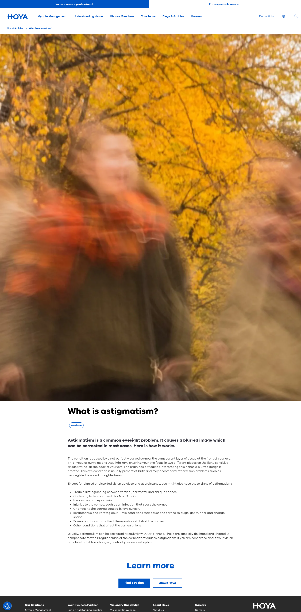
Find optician (134, 583)
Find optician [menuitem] (267, 16)
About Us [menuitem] (158, 610)
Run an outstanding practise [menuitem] (85, 610)
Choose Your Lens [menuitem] (122, 16)
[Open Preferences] (7, 606)
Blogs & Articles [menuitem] (173, 16)
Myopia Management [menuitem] (52, 16)
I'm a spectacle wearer (224, 4)
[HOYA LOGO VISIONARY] (17, 16)
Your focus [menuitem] (148, 16)
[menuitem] (286, 17)
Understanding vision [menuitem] (88, 16)
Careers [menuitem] (196, 16)
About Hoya (167, 583)
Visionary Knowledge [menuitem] (123, 610)
